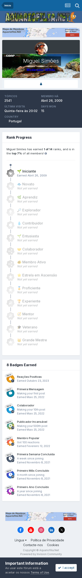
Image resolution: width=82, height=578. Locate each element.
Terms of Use (40, 572)
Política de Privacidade (47, 540)
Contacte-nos (33, 545)
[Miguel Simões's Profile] (41, 84)
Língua (20, 540)
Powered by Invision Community (41, 554)
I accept (67, 567)
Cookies (53, 545)
